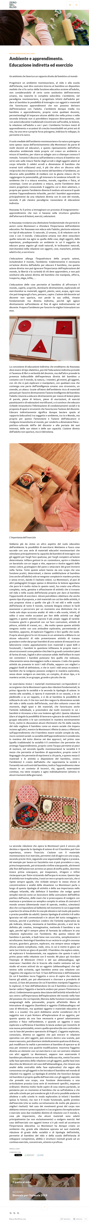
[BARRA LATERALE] (44, 1207)
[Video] (18, 1213)
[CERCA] (76, 5)
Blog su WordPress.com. (17, 1219)
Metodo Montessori (17, 53)
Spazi (33, 53)
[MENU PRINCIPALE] (70, 5)
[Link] (14, 1213)
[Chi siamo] (10, 1213)
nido (28, 53)
